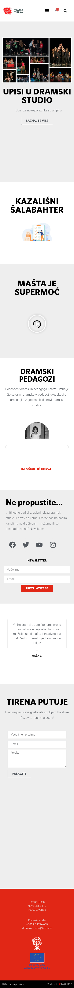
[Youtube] (39, 545)
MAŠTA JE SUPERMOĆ (37, 287)
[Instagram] (52, 545)
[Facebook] (12, 545)
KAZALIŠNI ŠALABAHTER (37, 205)
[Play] (37, 324)
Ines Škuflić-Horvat (37, 469)
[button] (46, 10)
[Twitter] (25, 545)
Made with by (55, 984)
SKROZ (68, 984)
